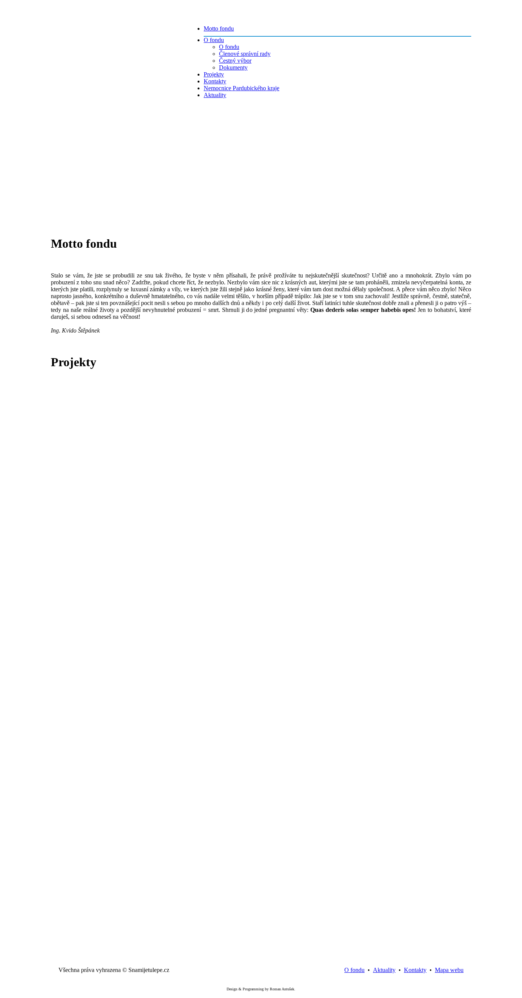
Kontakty (215, 81)
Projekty (214, 74)
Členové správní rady (245, 53)
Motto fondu (219, 28)
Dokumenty (233, 67)
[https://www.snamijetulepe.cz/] (114, 23)
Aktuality (215, 95)
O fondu (214, 40)
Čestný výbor (235, 60)
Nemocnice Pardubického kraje (241, 88)
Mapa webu (449, 970)
